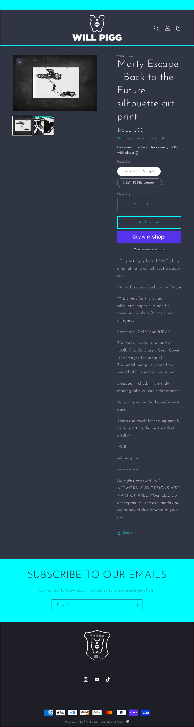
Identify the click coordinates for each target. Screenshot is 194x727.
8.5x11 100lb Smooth (140, 183)
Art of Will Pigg (87, 722)
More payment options (149, 249)
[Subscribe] (136, 605)
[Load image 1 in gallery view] (22, 125)
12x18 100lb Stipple (139, 171)
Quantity (123, 194)
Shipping (123, 138)
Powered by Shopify (112, 722)
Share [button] (128, 533)
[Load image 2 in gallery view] (44, 125)
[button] (15, 28)
